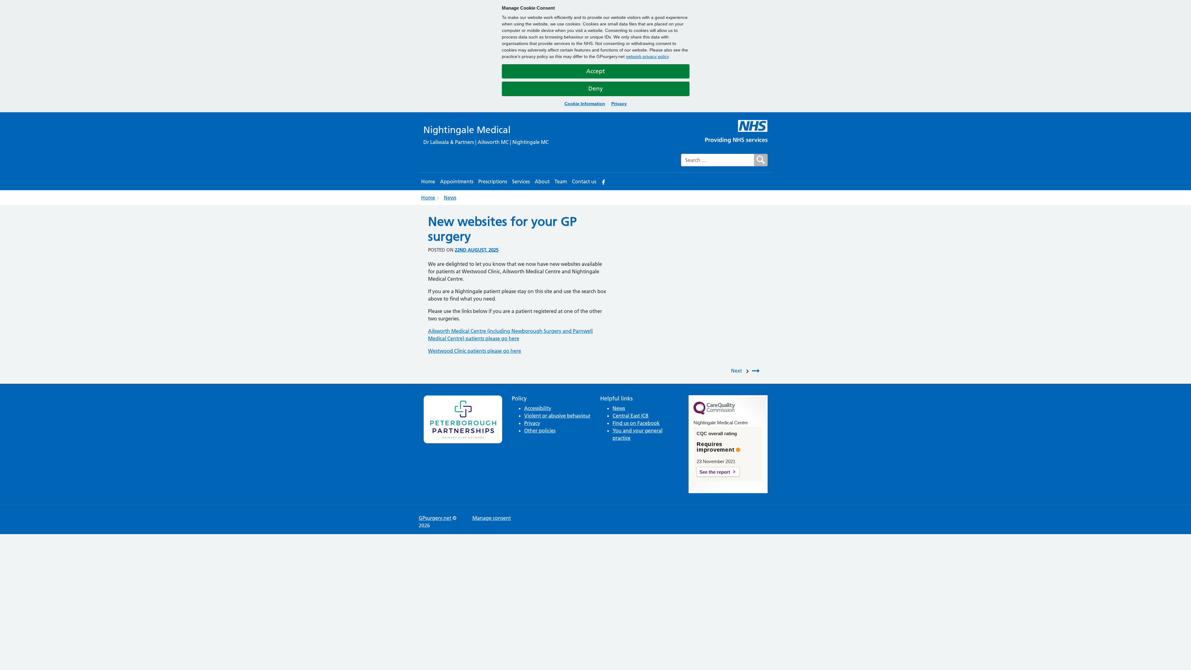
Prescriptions (492, 181)
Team (561, 181)
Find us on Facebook (636, 423)
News (450, 197)
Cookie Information (584, 103)
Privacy (619, 103)
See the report (714, 472)
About (542, 181)
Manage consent (491, 518)
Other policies (539, 430)
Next (737, 371)
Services (521, 181)
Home (428, 181)
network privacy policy (647, 56)
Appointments (456, 181)
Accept (595, 71)
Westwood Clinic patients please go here (474, 351)
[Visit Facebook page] (604, 181)
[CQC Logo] (714, 413)
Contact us (584, 181)
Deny (595, 88)
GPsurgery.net (435, 518)
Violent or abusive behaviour (557, 416)
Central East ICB (631, 416)
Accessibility (537, 408)
